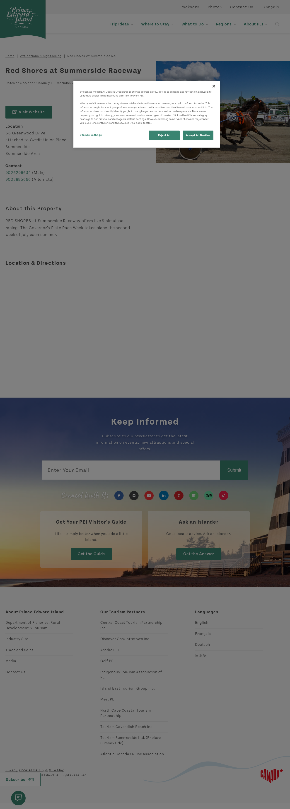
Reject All (164, 135)
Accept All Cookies (198, 135)
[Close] (214, 86)
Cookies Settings (91, 135)
